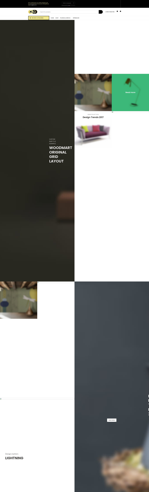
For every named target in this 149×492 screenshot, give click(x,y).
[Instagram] (115, 4)
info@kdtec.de (33, 5)
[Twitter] (113, 4)
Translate (73, 5)
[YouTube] (117, 4)
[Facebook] (111, 4)
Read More (112, 420)
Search (101, 12)
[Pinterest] (119, 4)
